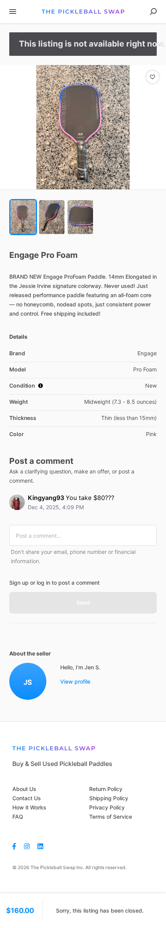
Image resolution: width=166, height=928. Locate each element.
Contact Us (26, 798)
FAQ (17, 816)
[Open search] (153, 11)
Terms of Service (110, 816)
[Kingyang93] (17, 502)
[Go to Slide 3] (80, 217)
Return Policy (105, 789)
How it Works (29, 807)
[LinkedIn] (40, 846)
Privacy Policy (107, 807)
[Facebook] (16, 846)
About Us (24, 789)
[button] (83, 127)
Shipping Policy (108, 798)
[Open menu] (12, 11)
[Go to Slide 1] (23, 217)
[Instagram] (27, 846)
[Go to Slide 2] (52, 217)
